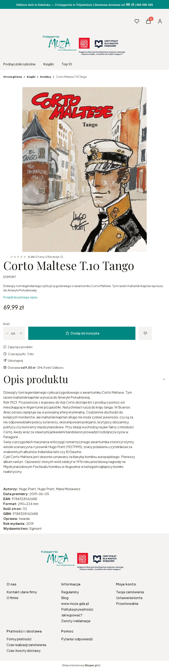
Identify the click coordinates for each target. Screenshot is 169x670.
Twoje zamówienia (130, 592)
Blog (64, 598)
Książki (31, 76)
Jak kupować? (71, 615)
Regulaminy (70, 592)
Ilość (6, 324)
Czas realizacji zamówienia (26, 645)
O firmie (12, 598)
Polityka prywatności (77, 609)
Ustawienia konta (129, 598)
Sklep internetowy (79, 665)
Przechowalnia (127, 603)
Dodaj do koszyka (85, 333)
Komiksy (45, 76)
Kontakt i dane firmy (22, 592)
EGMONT (9, 277)
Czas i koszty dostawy (24, 650)
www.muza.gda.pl (75, 603)
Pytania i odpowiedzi (77, 639)
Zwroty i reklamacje (75, 621)
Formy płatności (19, 639)
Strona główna (12, 76)
